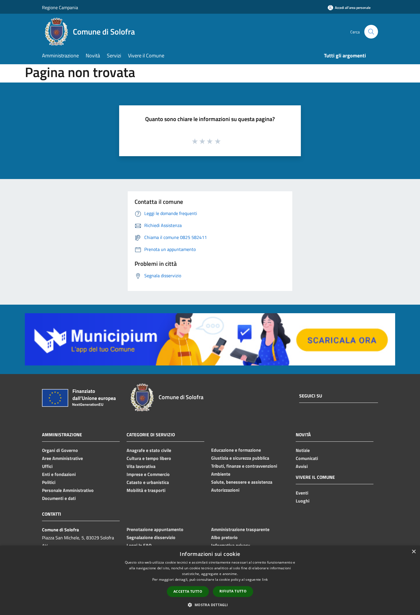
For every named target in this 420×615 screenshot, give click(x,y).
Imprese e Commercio (148, 474)
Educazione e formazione (236, 450)
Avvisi (302, 466)
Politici (48, 482)
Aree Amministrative (62, 458)
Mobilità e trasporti (146, 490)
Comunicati (307, 458)
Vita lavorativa (141, 466)
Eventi (302, 492)
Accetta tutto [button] (187, 591)
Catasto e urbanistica (148, 482)
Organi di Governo (60, 450)
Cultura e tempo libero (149, 458)
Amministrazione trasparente (240, 529)
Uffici (47, 466)
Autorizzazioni (225, 490)
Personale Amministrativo (68, 490)
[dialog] (210, 580)
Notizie (303, 450)
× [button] (413, 552)
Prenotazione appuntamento (155, 529)
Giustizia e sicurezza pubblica (240, 458)
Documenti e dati (59, 498)
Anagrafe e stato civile (149, 450)
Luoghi (302, 500)
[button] (210, 604)
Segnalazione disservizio (151, 537)
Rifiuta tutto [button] (233, 591)
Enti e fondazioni (59, 474)
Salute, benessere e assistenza (241, 482)
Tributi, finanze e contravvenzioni (244, 466)
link (265, 579)
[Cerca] (371, 32)
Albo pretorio (224, 537)
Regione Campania (60, 7)
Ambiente (220, 474)
